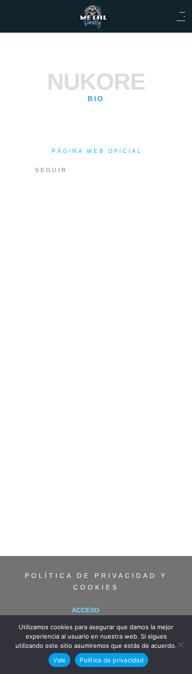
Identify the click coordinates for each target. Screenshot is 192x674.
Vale (59, 660)
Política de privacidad (112, 660)
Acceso (85, 610)
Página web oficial (97, 151)
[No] (180, 644)
